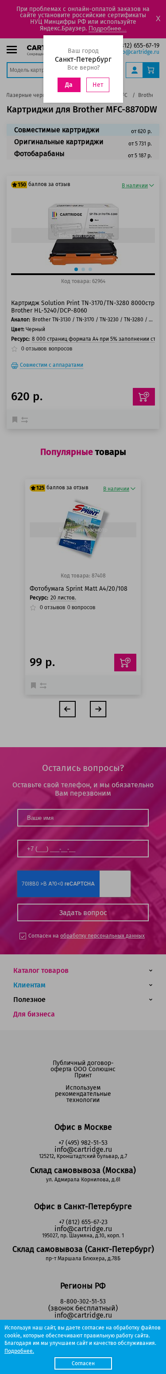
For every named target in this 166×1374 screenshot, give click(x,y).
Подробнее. (19, 1351)
